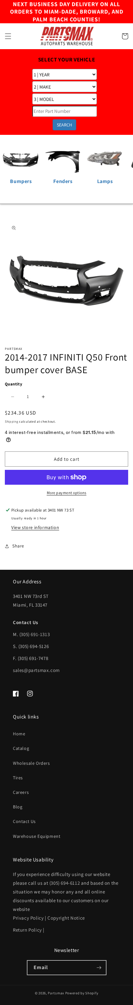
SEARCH (64, 125)
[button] (8, 36)
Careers (21, 792)
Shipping (11, 421)
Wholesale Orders (31, 763)
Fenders (62, 181)
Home (19, 734)
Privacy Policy (28, 918)
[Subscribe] (99, 967)
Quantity (13, 384)
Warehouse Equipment (36, 836)
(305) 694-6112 (64, 883)
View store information (35, 527)
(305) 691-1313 (34, 634)
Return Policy (27, 930)
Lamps (105, 181)
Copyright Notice (66, 918)
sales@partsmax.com (36, 670)
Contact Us (24, 821)
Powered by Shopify (81, 993)
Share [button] (18, 546)
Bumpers (21, 181)
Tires (18, 778)
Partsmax (56, 993)
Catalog (21, 748)
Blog (17, 807)
